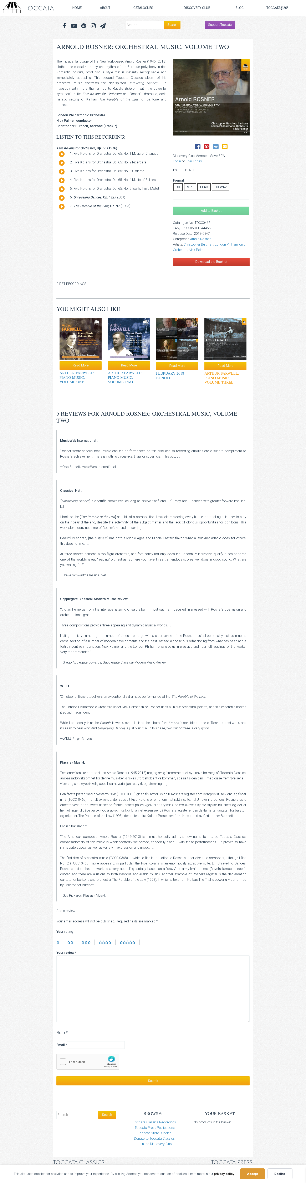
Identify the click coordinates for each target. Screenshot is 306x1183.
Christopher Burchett (198, 244)
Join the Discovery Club (155, 1144)
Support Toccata (220, 25)
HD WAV (220, 187)
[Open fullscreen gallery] (245, 131)
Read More (81, 365)
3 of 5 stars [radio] (88, 942)
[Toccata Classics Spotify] (83, 25)
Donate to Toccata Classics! (154, 1138)
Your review (66, 953)
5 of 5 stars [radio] (130, 942)
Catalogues (143, 8)
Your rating (64, 932)
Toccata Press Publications (155, 1128)
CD (178, 187)
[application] (60, 155)
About (105, 8)
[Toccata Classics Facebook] (64, 25)
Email (61, 1045)
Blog (239, 8)
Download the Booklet (211, 262)
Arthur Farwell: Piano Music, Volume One (77, 377)
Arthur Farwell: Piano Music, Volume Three (221, 378)
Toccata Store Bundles (154, 1133)
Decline (280, 1174)
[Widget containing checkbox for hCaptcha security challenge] (87, 1062)
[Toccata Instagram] (93, 25)
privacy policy (224, 1174)
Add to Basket (211, 211)
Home (77, 8)
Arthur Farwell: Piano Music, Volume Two (125, 377)
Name (62, 1032)
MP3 (190, 187)
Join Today (194, 161)
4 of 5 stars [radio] (107, 942)
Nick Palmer (197, 250)
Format (178, 180)
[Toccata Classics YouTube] (74, 25)
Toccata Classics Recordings (154, 1122)
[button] (103, 25)
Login (177, 161)
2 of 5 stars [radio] (72, 942)
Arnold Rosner (200, 239)
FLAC (204, 187)
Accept (252, 1174)
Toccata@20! (277, 8)
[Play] (62, 154)
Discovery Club (197, 8)
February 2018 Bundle (170, 375)
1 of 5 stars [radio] (59, 942)
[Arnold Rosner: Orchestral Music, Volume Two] (211, 97)
